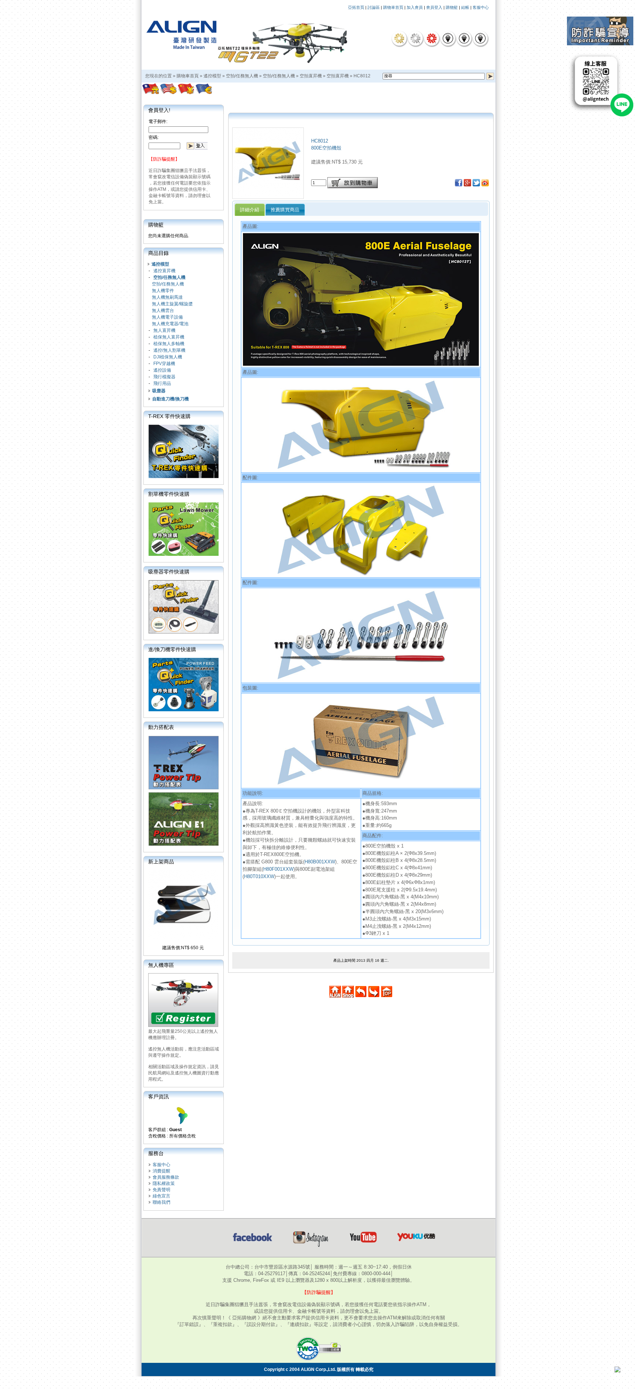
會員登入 (434, 7)
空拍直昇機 (311, 75)
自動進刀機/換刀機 (170, 398)
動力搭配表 (161, 727)
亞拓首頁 (356, 7)
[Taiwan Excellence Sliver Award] (415, 38)
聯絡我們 (161, 1202)
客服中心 (481, 7)
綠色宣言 (161, 1196)
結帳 (465, 7)
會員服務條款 (166, 1177)
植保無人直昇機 (168, 337)
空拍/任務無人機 (242, 75)
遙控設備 (162, 370)
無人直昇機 (164, 330)
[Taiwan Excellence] (431, 38)
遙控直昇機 (164, 270)
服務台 (156, 1153)
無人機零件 (163, 290)
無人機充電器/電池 (170, 323)
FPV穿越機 (164, 363)
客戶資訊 (158, 1096)
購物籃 (452, 7)
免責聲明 (161, 1189)
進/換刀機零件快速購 (172, 649)
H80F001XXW (278, 869)
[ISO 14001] (464, 38)
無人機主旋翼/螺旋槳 (172, 303)
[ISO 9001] (448, 38)
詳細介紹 (249, 210)
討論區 (374, 7)
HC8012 (362, 75)
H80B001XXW (319, 861)
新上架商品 (161, 861)
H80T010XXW (259, 876)
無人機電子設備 (167, 317)
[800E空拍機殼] (268, 196)
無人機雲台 (163, 310)
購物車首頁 (393, 7)
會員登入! (159, 110)
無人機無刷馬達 (167, 297)
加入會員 (415, 7)
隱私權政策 (164, 1183)
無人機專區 (161, 965)
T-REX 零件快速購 (169, 416)
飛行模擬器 (164, 376)
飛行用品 (162, 383)
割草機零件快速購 (168, 494)
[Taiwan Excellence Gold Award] (399, 38)
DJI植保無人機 (167, 356)
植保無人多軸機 (168, 343)
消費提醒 (161, 1171)
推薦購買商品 (285, 210)
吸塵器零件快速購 (168, 572)
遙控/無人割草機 (169, 350)
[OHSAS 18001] (480, 38)
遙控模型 (212, 75)
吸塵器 (159, 390)
